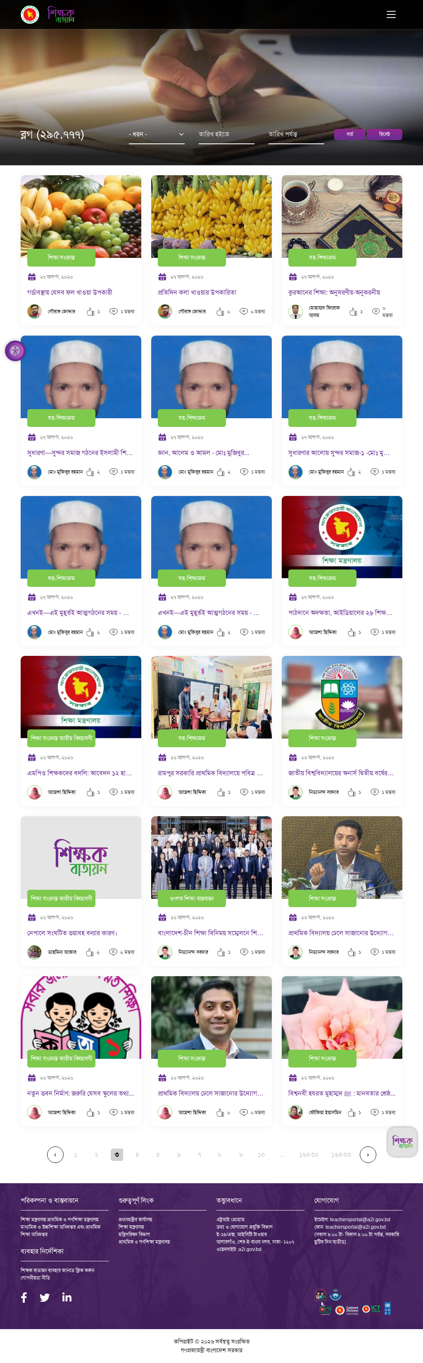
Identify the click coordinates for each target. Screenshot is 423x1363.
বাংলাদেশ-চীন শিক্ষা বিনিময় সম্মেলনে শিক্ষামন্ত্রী (211, 932)
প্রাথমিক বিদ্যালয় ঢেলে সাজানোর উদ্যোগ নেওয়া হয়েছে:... (342, 932)
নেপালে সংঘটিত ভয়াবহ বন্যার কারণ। (72, 932)
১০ (261, 1154)
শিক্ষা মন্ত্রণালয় (131, 1227)
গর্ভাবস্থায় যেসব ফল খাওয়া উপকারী (69, 292)
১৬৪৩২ (308, 1154)
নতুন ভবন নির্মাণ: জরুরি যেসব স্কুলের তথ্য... (80, 1093)
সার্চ (350, 134)
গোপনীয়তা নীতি (35, 1278)
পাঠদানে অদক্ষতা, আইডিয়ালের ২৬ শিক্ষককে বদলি (342, 612)
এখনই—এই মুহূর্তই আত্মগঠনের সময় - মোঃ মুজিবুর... (81, 612)
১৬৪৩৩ (341, 1154)
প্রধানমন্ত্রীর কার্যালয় (135, 1219)
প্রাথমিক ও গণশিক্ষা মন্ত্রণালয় (144, 1242)
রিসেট (384, 134)
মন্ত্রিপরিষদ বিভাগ (134, 1234)
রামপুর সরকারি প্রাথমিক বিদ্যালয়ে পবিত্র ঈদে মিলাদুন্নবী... (211, 773)
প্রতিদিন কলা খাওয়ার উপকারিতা (197, 292)
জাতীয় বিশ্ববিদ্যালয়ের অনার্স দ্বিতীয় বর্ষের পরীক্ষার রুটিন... (342, 773)
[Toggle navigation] (391, 14)
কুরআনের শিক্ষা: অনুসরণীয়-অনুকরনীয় (334, 292)
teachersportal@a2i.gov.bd (360, 1219)
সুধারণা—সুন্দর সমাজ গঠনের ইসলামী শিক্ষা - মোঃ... (81, 452)
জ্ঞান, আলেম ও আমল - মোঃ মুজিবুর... (203, 452)
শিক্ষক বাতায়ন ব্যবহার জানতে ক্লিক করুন (57, 1270)
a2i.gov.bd (249, 1249)
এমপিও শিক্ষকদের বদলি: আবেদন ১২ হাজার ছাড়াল (81, 773)
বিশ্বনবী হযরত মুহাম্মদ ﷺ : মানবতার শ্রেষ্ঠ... (341, 1093)
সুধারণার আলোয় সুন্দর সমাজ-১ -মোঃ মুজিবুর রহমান (342, 452)
